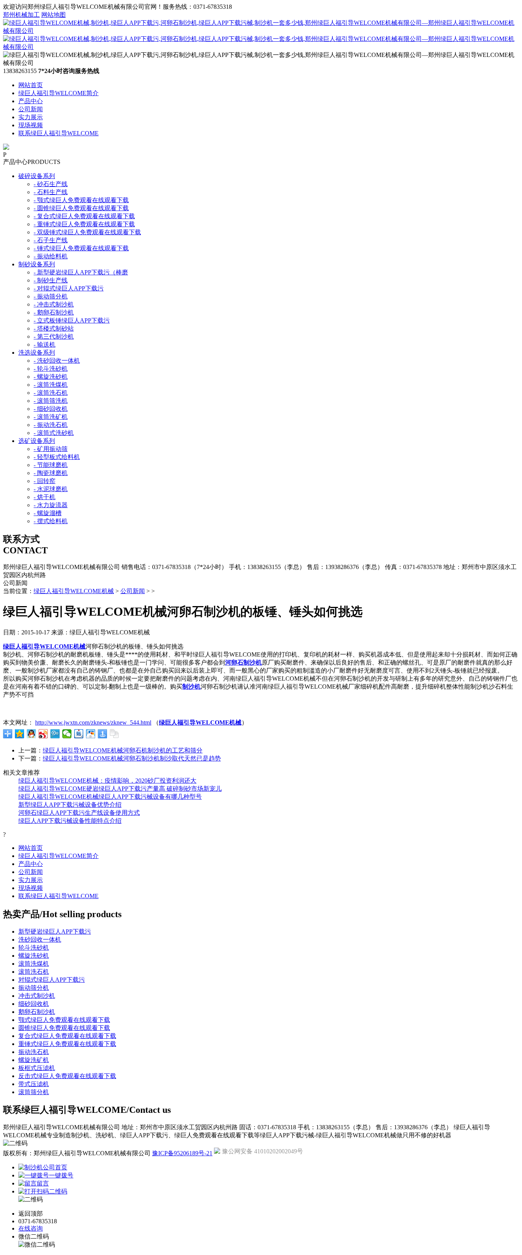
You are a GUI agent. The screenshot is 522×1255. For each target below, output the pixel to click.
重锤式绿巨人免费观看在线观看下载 (67, 1044)
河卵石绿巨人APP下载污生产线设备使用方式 (79, 812)
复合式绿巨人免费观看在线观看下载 (67, 1036)
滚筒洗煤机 (33, 963)
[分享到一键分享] (102, 733)
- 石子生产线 (51, 240)
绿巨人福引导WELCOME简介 (58, 93)
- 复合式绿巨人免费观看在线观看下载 (84, 216)
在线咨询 (30, 1228)
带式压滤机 (33, 1084)
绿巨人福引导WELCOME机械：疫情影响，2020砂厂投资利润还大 (107, 780)
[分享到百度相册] (91, 733)
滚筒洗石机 (33, 971)
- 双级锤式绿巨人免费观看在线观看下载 (87, 232)
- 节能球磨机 (51, 465)
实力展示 (30, 117)
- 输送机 (44, 344)
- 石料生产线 (51, 192)
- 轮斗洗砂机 (51, 368)
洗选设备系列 (36, 352)
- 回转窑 (44, 481)
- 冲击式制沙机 (54, 304)
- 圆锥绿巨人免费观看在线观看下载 (81, 208)
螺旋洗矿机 (33, 1060)
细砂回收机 (33, 1003)
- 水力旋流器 (51, 505)
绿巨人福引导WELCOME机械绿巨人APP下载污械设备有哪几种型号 (110, 796)
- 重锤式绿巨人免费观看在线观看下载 (84, 224)
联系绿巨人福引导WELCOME (58, 133)
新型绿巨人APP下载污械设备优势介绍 (70, 804)
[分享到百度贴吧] (79, 733)
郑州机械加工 (21, 14)
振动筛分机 (33, 987)
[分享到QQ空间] (19, 733)
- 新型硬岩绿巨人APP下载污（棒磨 (81, 272)
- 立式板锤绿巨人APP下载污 (72, 320)
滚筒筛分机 (33, 1092)
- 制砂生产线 (51, 280)
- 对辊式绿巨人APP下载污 (69, 288)
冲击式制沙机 (36, 995)
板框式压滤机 (36, 1068)
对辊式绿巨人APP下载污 (51, 979)
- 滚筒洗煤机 (51, 384)
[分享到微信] (67, 733)
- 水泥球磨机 (51, 489)
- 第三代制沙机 (54, 336)
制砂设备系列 (36, 264)
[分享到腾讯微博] (55, 733)
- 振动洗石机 (51, 425)
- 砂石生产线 (51, 184)
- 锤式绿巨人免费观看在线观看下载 (81, 248)
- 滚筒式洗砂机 (54, 433)
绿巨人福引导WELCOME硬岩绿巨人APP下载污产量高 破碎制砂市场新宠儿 (120, 788)
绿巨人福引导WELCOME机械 (74, 591)
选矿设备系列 (36, 441)
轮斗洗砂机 (33, 947)
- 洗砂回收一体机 (57, 360)
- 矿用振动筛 (51, 449)
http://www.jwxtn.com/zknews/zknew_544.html (93, 722)
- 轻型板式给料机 (57, 457)
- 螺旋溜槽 (48, 513)
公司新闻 (30, 109)
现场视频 (30, 125)
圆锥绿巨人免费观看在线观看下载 (64, 1028)
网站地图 (53, 14)
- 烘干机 (44, 497)
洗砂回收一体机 (39, 939)
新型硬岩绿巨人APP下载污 (54, 931)
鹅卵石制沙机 (36, 1012)
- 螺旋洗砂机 (51, 376)
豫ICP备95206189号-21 (182, 1153)
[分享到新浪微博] (43, 733)
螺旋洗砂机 (33, 955)
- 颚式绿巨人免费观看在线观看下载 (81, 200)
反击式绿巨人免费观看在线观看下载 (67, 1076)
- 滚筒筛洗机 (51, 400)
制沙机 (191, 686)
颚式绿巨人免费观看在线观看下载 (64, 1020)
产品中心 (30, 101)
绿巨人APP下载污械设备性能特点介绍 (70, 820)
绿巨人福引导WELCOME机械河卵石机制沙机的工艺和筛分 (123, 750)
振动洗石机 (33, 1052)
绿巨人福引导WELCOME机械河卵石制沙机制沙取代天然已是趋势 (132, 758)
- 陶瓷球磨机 (51, 473)
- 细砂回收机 (51, 408)
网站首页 (30, 85)
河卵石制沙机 (243, 662)
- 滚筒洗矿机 (51, 416)
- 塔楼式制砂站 (54, 328)
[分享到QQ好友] (31, 733)
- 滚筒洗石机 (51, 392)
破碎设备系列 (36, 176)
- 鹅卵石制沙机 (54, 312)
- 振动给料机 (51, 256)
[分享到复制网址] (114, 733)
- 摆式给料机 (51, 521)
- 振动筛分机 (51, 296)
